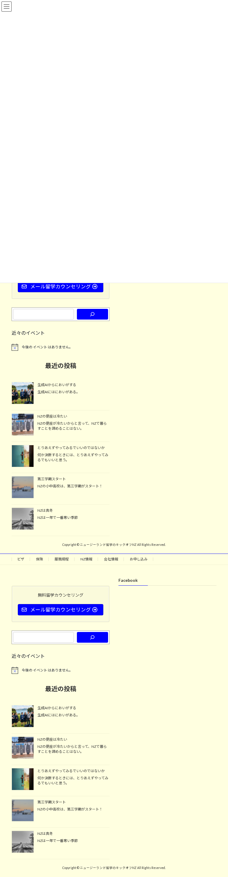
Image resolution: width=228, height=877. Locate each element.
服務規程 (62, 559)
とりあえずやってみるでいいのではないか (71, 447)
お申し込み (139, 559)
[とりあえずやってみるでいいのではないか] (23, 456)
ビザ (20, 559)
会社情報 (111, 559)
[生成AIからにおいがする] (23, 393)
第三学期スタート (51, 479)
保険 (39, 559)
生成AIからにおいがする (56, 385)
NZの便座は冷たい (52, 416)
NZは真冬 (45, 510)
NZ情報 (86, 559)
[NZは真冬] (23, 519)
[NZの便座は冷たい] (23, 425)
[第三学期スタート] (23, 487)
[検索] (92, 314)
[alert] (61, 347)
